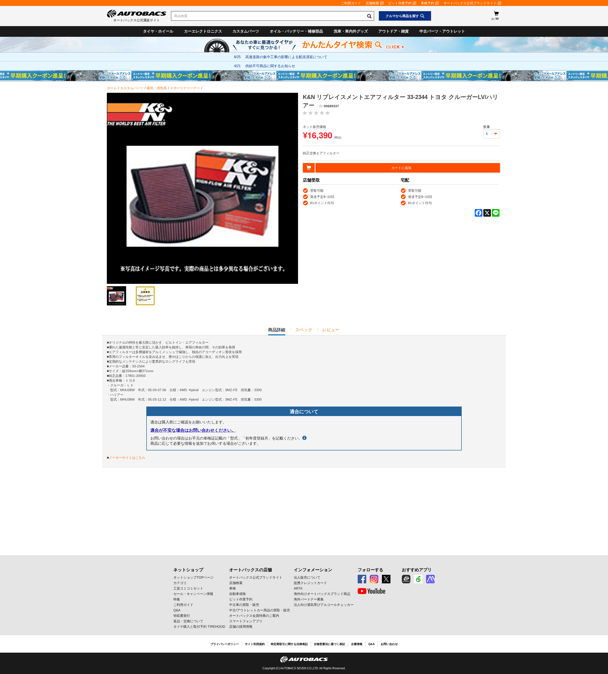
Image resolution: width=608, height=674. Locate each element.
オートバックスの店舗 (250, 569)
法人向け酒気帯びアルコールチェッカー (324, 605)
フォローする (370, 569)
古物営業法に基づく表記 (329, 644)
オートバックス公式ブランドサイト (470, 3)
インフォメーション (313, 569)
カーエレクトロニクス (203, 31)
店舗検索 (372, 3)
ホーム (112, 88)
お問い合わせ (389, 644)
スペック (303, 330)
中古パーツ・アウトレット (442, 31)
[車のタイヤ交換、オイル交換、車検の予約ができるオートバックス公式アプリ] (406, 579)
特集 (176, 599)
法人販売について (307, 577)
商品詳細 (276, 331)
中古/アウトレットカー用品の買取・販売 (259, 610)
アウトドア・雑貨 (393, 31)
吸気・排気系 (157, 88)
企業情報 (356, 644)
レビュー (330, 330)
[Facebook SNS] (362, 579)
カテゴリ (180, 583)
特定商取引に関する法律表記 (289, 644)
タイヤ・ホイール (158, 31)
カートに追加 (401, 168)
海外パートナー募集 (309, 599)
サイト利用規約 (255, 644)
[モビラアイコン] (430, 579)
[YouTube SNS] (371, 591)
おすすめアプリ (417, 569)
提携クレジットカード (310, 583)
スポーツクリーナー (185, 88)
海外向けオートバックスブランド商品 (322, 594)
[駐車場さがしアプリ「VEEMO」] (418, 579)
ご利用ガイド (351, 3)
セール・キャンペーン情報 (193, 594)
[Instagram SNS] (374, 579)
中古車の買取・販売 (244, 605)
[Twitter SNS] (386, 579)
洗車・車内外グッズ (351, 31)
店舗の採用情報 (240, 626)
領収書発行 (181, 616)
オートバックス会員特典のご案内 (254, 616)
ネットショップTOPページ (193, 577)
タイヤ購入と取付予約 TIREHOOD (199, 626)
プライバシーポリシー (224, 644)
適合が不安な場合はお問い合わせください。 (193, 430)
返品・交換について (188, 621)
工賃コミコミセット (188, 588)
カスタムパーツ (246, 31)
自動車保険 (237, 594)
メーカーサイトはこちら (127, 457)
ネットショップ (188, 569)
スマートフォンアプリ (245, 621)
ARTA (298, 588)
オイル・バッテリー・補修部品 (296, 31)
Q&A (176, 610)
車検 (232, 588)
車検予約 (427, 3)
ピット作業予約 (400, 3)
